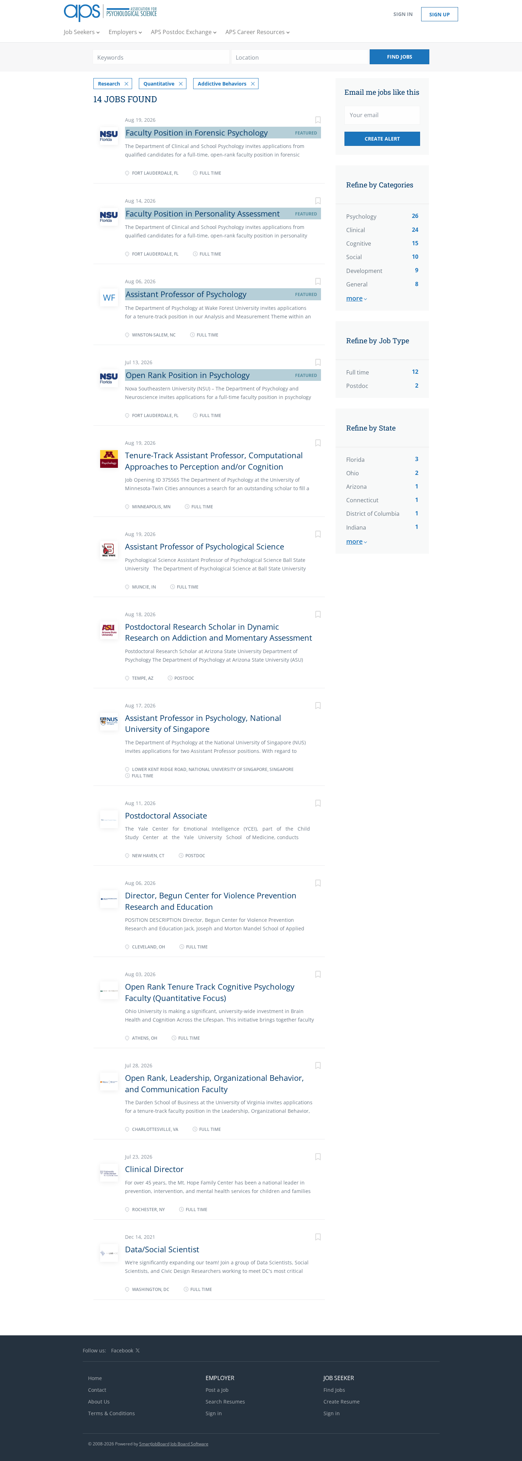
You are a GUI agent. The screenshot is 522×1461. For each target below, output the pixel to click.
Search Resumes (225, 1401)
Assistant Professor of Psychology (186, 294)
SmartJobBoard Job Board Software (173, 1444)
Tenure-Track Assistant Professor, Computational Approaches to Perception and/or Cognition (214, 460)
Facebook (122, 1350)
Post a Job (217, 1389)
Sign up (439, 14)
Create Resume (341, 1401)
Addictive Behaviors (222, 83)
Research (109, 83)
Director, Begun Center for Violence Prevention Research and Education (211, 901)
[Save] (310, 120)
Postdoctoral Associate (166, 815)
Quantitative (158, 83)
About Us (99, 1401)
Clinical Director (154, 1169)
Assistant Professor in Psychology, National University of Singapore (203, 723)
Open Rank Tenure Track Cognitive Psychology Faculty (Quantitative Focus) (209, 992)
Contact (97, 1389)
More (354, 298)
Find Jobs (399, 56)
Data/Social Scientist (162, 1249)
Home (95, 1378)
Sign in (403, 14)
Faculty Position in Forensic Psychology (197, 132)
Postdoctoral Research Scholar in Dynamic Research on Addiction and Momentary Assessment (218, 632)
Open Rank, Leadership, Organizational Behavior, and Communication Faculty (214, 1083)
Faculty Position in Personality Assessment (203, 213)
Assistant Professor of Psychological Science (204, 546)
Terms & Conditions (111, 1413)
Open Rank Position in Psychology (188, 375)
